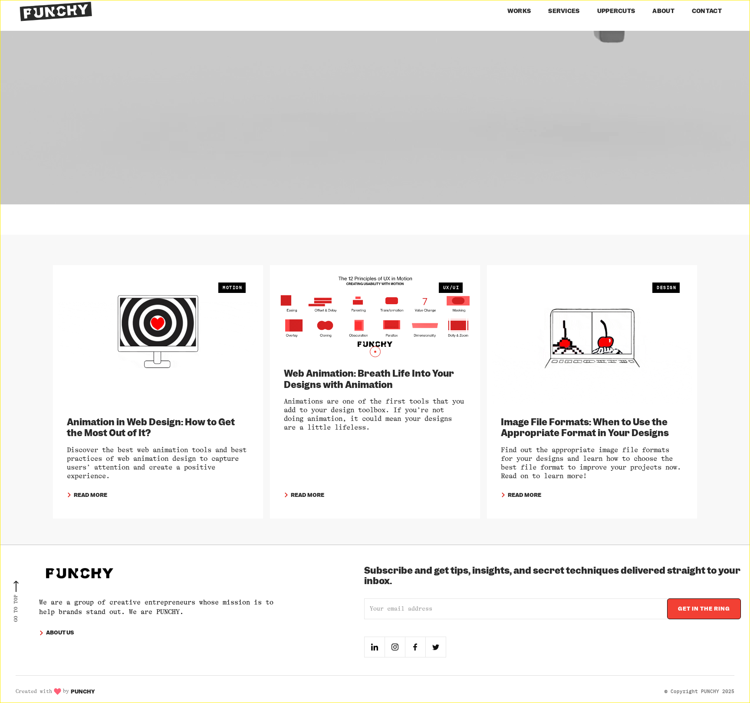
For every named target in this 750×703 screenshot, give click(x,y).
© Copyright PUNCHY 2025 (699, 691)
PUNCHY (83, 691)
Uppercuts (616, 11)
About (663, 11)
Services (563, 11)
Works (519, 11)
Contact (707, 11)
